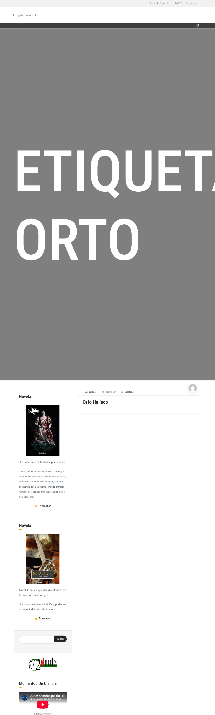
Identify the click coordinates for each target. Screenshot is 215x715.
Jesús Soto (90, 392)
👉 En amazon (42, 506)
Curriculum (165, 3)
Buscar (60, 638)
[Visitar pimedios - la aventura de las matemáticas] (43, 664)
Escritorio (129, 392)
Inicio (153, 3)
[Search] (198, 25)
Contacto (191, 3)
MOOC (178, 3)
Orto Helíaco (95, 402)
